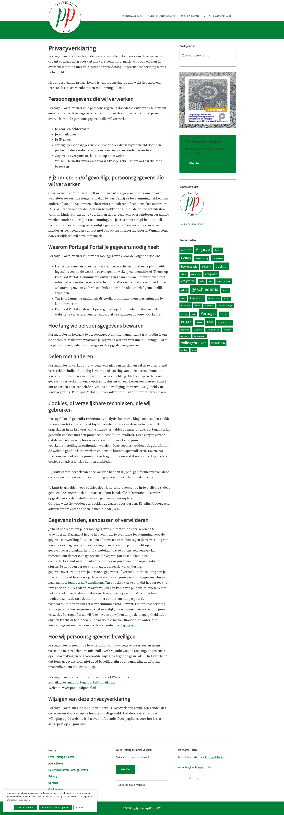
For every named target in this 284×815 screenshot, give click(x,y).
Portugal (208, 313)
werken (184, 350)
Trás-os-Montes (213, 330)
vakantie (227, 330)
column (206, 266)
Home (52, 750)
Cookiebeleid (56, 789)
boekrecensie (189, 266)
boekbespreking (202, 258)
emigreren (188, 281)
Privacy (52, 776)
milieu (226, 299)
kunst (225, 290)
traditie (198, 329)
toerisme (185, 330)
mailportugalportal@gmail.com (79, 583)
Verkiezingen (199, 336)
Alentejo (186, 250)
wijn (194, 350)
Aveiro (218, 250)
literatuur (213, 298)
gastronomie (224, 281)
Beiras (186, 258)
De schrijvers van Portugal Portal (68, 770)
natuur (197, 305)
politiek (184, 314)
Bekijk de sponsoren (191, 224)
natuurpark (209, 306)
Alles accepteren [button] (25, 807)
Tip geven (128, 625)
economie (195, 274)
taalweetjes (225, 322)
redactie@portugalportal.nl (195, 767)
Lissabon (196, 298)
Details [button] (79, 807)
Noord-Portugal (225, 305)
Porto (194, 314)
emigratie (211, 274)
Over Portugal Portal (61, 757)
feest (210, 281)
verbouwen (185, 336)
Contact (53, 783)
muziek (185, 305)
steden (199, 322)
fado (201, 281)
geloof (184, 290)
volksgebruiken (193, 342)
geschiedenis (205, 289)
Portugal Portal (214, 757)
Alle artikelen (56, 763)
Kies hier (194, 163)
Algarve (203, 249)
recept (224, 314)
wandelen (218, 343)
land (183, 298)
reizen (186, 322)
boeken (218, 258)
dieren (184, 274)
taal (210, 322)
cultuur (222, 266)
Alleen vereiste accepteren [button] (55, 807)
